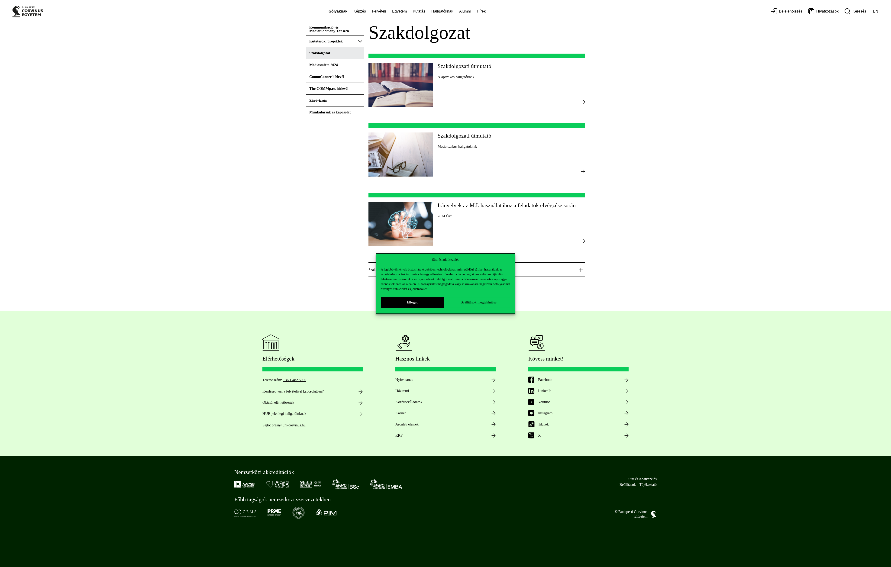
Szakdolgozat (319, 53)
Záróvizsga (318, 100)
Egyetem (399, 11)
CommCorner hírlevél (326, 77)
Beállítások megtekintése (479, 302)
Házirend (402, 391)
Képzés (359, 11)
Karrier (400, 413)
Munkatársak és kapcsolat (330, 112)
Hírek (481, 11)
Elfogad (412, 302)
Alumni (465, 11)
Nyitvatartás (404, 380)
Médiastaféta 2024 (323, 65)
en (875, 11)
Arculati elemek (407, 424)
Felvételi (379, 11)
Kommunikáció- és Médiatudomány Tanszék (329, 29)
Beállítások (628, 484)
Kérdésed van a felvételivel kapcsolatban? (293, 391)
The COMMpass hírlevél (328, 88)
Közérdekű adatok (408, 402)
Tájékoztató (648, 484)
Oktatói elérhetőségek (278, 402)
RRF (399, 435)
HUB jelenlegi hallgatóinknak (284, 414)
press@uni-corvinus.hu (289, 425)
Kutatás (419, 11)
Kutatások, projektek (326, 41)
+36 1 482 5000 (294, 380)
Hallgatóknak (442, 11)
